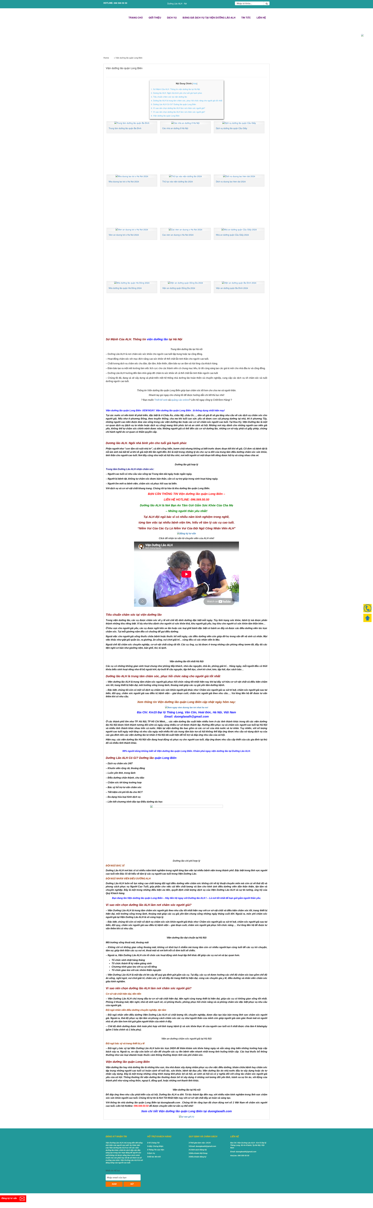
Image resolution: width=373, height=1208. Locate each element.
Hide (195, 83)
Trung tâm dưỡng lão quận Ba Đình (125, 128)
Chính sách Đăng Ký (198, 1149)
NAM (114, 1184)
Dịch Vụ (151, 1153)
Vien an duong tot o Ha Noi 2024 (124, 234)
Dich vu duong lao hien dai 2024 (231, 181)
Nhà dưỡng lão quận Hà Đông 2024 (125, 288)
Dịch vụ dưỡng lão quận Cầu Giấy (231, 128)
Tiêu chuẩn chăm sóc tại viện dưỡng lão (169, 96)
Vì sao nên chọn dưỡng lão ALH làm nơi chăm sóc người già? (178, 108)
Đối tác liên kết (154, 1156)
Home (106, 58)
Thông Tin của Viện (156, 1149)
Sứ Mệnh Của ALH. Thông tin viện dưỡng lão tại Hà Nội (175, 89)
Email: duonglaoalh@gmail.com (203, 1146)
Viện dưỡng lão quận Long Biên (165, 115)
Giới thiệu (155, 17)
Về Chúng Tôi (153, 1142)
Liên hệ (261, 17)
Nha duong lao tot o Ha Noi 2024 (124, 181)
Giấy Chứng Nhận (155, 1146)
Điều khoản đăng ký (198, 1156)
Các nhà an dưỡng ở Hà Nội (175, 128)
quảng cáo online (180, 400)
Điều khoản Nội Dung (198, 1153)
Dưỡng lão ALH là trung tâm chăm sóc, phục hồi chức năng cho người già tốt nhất (186, 100)
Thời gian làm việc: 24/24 (200, 1142)
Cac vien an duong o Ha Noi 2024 (177, 234)
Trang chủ (136, 17)
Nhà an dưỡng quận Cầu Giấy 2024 (232, 234)
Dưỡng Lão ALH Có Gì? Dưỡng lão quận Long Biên (173, 104)
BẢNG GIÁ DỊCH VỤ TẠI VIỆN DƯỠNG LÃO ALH (209, 17)
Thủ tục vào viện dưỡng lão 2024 (177, 181)
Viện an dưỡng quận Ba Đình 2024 (232, 288)
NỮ (131, 1184)
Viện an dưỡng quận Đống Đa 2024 (178, 288)
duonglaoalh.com (220, 1111)
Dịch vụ (172, 17)
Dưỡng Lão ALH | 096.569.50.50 (114, 18)
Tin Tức (246, 17)
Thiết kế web (161, 400)
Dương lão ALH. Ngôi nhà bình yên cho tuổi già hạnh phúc (176, 93)
